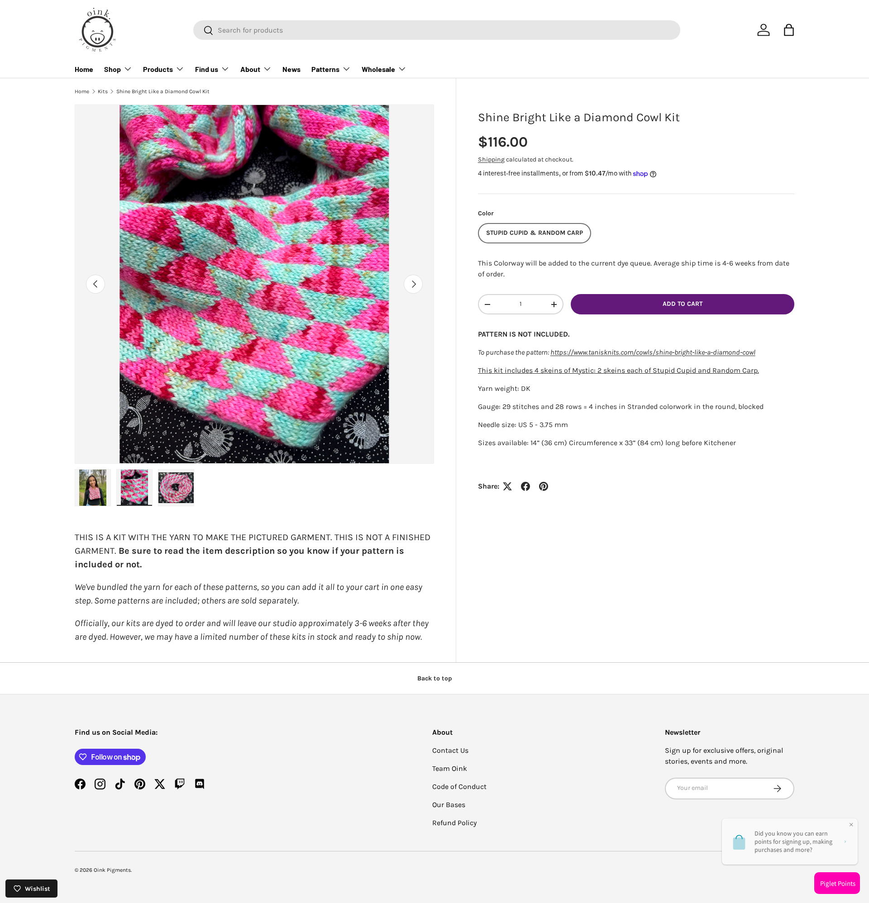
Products (158, 69)
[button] (789, 30)
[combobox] (436, 30)
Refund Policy (454, 822)
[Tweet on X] (507, 486)
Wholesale (378, 69)
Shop (112, 69)
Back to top (434, 678)
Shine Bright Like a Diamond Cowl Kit (163, 91)
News (291, 69)
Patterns (325, 69)
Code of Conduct (459, 786)
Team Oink (449, 768)
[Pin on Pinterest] (544, 486)
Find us (206, 69)
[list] (254, 284)
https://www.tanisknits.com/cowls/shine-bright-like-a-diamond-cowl (652, 352)
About (250, 69)
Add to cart (682, 304)
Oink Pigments (112, 870)
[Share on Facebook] (525, 486)
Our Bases (448, 804)
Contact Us (450, 750)
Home (84, 69)
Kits (103, 91)
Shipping (491, 159)
